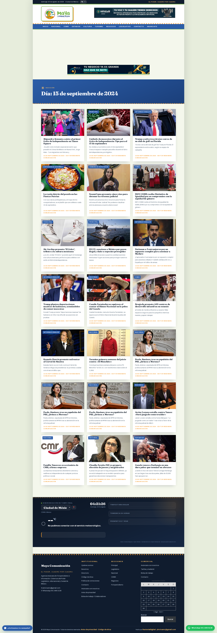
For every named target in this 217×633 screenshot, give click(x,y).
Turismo (99, 26)
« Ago (156, 612)
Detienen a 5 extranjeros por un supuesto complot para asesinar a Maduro (152, 251)
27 (163, 604)
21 (168, 600)
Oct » (161, 612)
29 (173, 604)
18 (153, 600)
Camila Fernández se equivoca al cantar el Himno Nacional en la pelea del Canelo (108, 306)
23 (144, 604)
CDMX (66, 26)
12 (158, 596)
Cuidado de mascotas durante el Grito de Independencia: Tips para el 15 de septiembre (108, 141)
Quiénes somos (87, 565)
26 (158, 604)
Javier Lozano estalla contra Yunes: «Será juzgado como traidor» (153, 413)
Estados (76, 26)
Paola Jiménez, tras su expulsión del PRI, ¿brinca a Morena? (154, 360)
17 (149, 600)
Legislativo (125, 26)
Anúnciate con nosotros (90, 589)
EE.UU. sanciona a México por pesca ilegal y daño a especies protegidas (107, 250)
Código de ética (87, 577)
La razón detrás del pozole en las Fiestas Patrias (60, 195)
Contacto (139, 26)
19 (158, 600)
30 (144, 608)
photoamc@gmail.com (51, 588)
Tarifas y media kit (147, 569)
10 (149, 596)
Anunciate (152, 26)
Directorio (85, 573)
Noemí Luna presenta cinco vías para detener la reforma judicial (108, 195)
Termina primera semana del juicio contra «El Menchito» (107, 360)
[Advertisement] (108, 46)
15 (173, 596)
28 (168, 604)
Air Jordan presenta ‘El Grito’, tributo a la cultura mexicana (59, 250)
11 (153, 596)
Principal (114, 565)
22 (173, 600)
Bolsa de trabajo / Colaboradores (93, 596)
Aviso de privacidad (88, 592)
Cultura (87, 26)
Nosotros (85, 569)
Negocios (111, 26)
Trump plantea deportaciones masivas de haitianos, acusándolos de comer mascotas (61, 306)
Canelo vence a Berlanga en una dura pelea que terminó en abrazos (153, 466)
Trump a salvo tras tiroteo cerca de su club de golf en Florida (153, 140)
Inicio (45, 26)
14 (168, 596)
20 (163, 600)
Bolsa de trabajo (147, 573)
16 (144, 600)
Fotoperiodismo (117, 585)
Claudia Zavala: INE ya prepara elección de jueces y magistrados (106, 466)
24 (149, 604)
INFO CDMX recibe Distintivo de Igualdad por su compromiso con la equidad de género (153, 196)
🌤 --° (83, 2)
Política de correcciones (90, 581)
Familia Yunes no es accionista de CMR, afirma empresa (60, 466)
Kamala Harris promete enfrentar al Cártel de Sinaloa (61, 360)
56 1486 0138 (56, 591)
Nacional (55, 26)
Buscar (144, 615)
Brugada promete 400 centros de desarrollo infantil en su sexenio (152, 305)
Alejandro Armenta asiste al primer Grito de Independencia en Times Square (62, 141)
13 (163, 596)
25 (153, 604)
